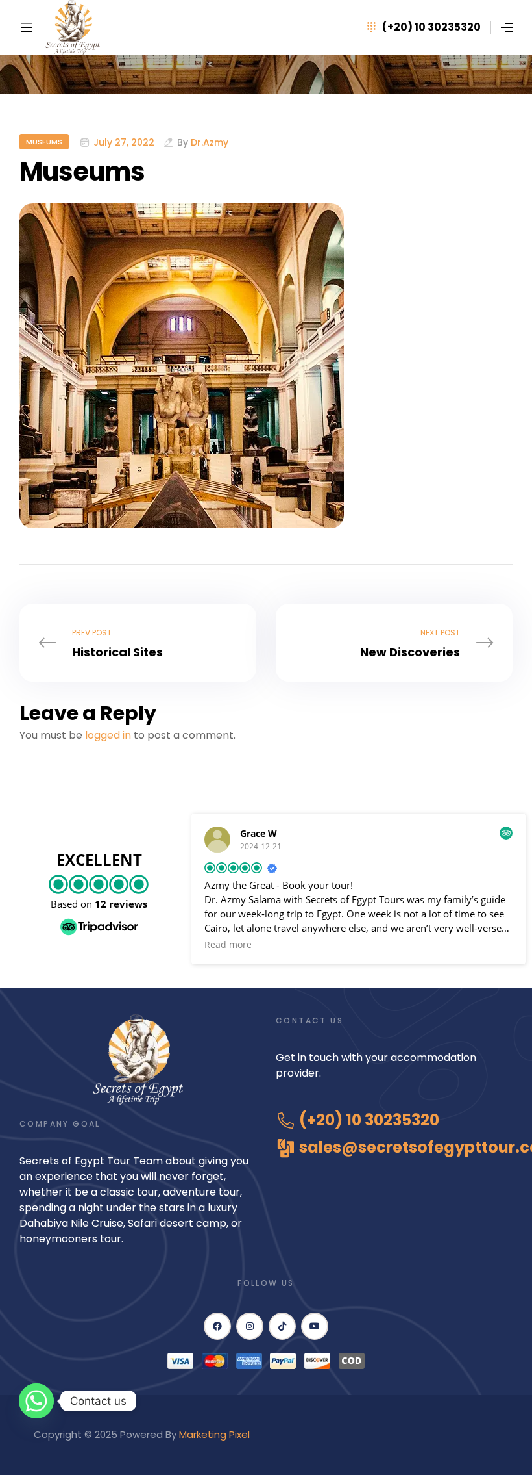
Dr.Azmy (209, 142)
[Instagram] (249, 1326)
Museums (44, 141)
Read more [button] (228, 945)
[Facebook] (217, 1326)
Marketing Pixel (215, 1434)
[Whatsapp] (36, 1400)
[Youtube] (314, 1326)
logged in (108, 735)
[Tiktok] (282, 1326)
